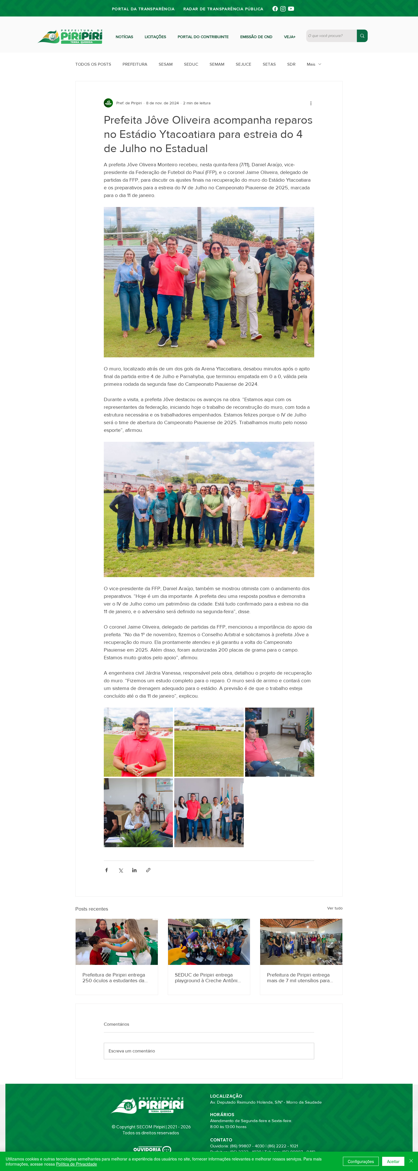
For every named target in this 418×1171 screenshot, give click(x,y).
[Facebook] (275, 8)
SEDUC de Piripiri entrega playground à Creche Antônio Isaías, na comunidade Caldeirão (207, 977)
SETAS (269, 64)
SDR (291, 64)
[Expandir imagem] (138, 742)
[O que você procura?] (362, 36)
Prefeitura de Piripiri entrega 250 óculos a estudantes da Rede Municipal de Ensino (113, 977)
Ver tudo (335, 908)
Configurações (361, 1161)
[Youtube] (291, 8)
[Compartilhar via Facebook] (106, 870)
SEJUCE (243, 64)
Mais (311, 64)
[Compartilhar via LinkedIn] (134, 870)
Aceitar (393, 1161)
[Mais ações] (310, 103)
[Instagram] (283, 8)
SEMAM (217, 64)
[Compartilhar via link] (148, 870)
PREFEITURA (135, 64)
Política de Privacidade (76, 1164)
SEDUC (191, 64)
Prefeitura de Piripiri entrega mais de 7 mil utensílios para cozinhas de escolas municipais (298, 977)
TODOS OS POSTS (93, 64)
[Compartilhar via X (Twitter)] (120, 870)
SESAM (166, 64)
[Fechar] (411, 1161)
